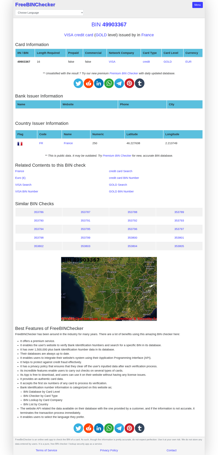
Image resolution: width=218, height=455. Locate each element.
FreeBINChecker (35, 4)
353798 (39, 237)
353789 (179, 212)
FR (41, 143)
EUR (188, 61)
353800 (132, 237)
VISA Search (23, 184)
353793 (179, 220)
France (147, 35)
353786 (39, 212)
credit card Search (120, 171)
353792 (132, 220)
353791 (85, 220)
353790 (39, 220)
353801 (179, 237)
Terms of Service (46, 450)
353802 (39, 246)
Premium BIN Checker (123, 73)
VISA (112, 61)
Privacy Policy (109, 450)
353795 (85, 229)
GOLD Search (118, 184)
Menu (197, 5)
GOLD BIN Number (121, 191)
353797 (179, 229)
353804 (132, 246)
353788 (132, 212)
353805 (179, 246)
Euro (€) (20, 177)
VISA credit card (78, 35)
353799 (85, 237)
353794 (39, 229)
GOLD (101, 35)
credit (146, 61)
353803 (85, 246)
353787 (85, 212)
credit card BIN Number (124, 177)
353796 (132, 229)
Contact (172, 450)
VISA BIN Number (26, 191)
